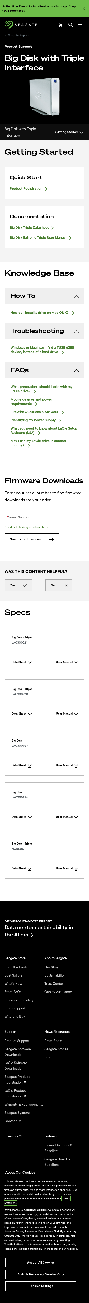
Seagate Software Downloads (18, 1052)
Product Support (17, 1041)
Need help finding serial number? (26, 527)
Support (11, 1032)
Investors (12, 1136)
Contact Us (13, 1121)
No (53, 585)
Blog (48, 1057)
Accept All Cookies (41, 1262)
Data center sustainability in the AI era (39, 931)
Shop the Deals (17, 967)
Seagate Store (16, 958)
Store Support (15, 1008)
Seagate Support (19, 35)
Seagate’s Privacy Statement (20, 1231)
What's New (14, 984)
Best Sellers (14, 975)
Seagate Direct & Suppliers (57, 1162)
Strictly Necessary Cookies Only (41, 1274)
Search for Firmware (25, 539)
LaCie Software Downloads (16, 1065)
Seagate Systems (18, 1113)
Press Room (53, 1041)
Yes (12, 585)
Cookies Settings (41, 1286)
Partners (50, 1136)
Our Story (52, 967)
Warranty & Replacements (24, 1104)
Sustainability (54, 975)
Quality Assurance (58, 992)
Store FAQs (13, 992)
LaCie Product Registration (15, 1093)
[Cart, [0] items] (60, 24)
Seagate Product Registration (17, 1079)
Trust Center (54, 984)
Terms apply (17, 10)
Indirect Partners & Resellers (58, 1148)
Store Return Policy (19, 1000)
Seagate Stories (56, 1049)
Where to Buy (15, 1016)
